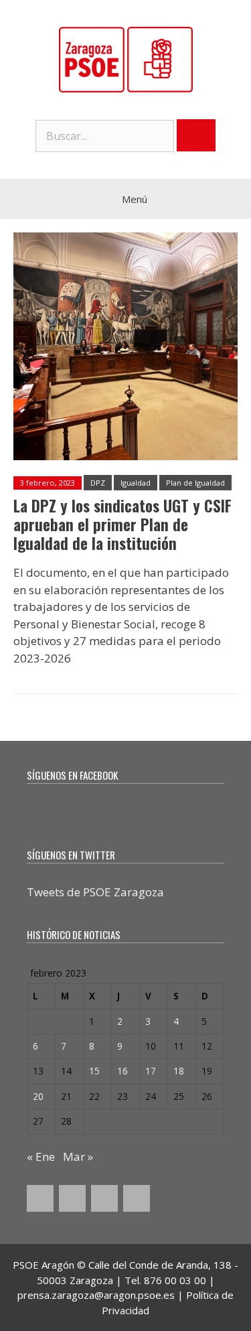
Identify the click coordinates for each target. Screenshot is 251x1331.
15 (94, 1070)
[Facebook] (40, 1198)
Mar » (78, 1156)
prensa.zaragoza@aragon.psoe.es (96, 1295)
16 (122, 1070)
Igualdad (135, 483)
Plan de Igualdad (195, 483)
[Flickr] (136, 1198)
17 (150, 1070)
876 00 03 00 (175, 1280)
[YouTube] (104, 1198)
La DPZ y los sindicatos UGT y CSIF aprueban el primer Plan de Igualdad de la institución (122, 524)
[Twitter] (72, 1198)
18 (178, 1070)
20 (38, 1096)
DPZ (97, 483)
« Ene (41, 1156)
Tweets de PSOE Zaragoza (95, 892)
